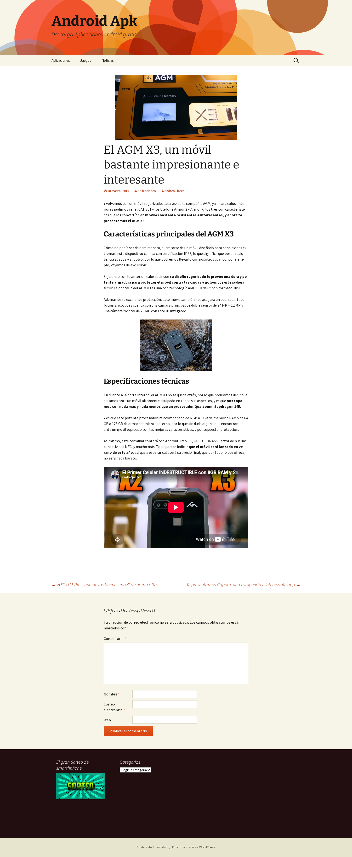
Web (107, 719)
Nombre (112, 694)
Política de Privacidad (152, 847)
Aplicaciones (60, 60)
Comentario (115, 638)
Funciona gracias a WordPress (193, 847)
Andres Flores (175, 191)
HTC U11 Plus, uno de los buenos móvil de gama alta (104, 585)
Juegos (85, 60)
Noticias (108, 60)
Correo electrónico (114, 707)
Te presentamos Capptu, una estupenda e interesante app (243, 585)
